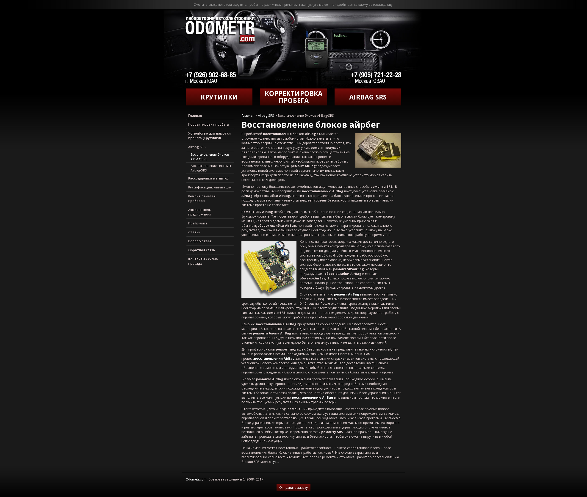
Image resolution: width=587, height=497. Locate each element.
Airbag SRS (196, 147)
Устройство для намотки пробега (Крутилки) (209, 135)
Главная (195, 115)
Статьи (194, 232)
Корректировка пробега (208, 124)
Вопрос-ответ (200, 241)
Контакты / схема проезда (203, 261)
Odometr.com (196, 479)
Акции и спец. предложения (199, 211)
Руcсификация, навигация (210, 187)
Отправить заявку (293, 487)
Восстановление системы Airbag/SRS (211, 167)
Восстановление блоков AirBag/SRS (210, 156)
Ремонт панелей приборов (202, 198)
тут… (275, 461)
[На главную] (220, 30)
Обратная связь (201, 250)
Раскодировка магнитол (208, 178)
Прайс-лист (198, 223)
